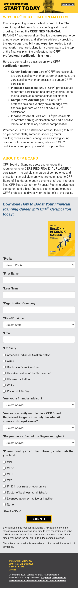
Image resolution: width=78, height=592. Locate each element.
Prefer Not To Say (18, 391)
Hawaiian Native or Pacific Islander (29, 373)
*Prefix (7, 258)
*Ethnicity (9, 348)
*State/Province (13, 318)
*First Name (11, 273)
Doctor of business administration (28, 492)
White (10, 385)
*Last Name (10, 288)
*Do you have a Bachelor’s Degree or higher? (33, 436)
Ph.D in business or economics (26, 486)
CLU (10, 474)
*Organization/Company (19, 303)
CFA (9, 480)
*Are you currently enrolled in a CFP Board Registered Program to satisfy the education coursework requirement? (33, 417)
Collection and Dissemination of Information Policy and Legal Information (37, 579)
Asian (10, 361)
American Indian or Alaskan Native (29, 355)
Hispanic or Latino (18, 379)
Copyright (46, 577)
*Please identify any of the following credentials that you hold (39, 453)
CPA (9, 462)
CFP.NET (13, 569)
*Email (7, 333)
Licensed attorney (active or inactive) (30, 498)
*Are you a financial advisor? (22, 398)
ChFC (10, 468)
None (10, 504)
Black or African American (23, 367)
